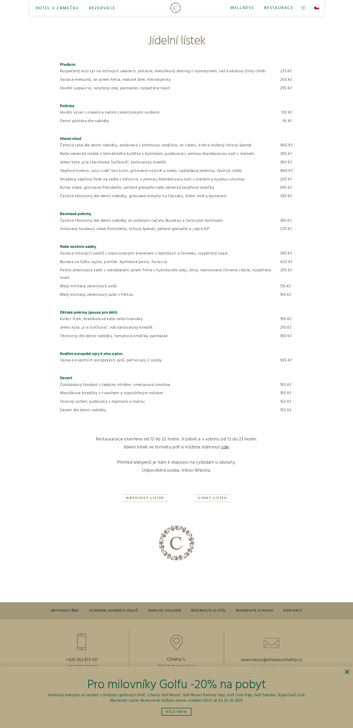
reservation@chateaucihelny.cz (271, 660)
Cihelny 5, (176, 659)
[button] (57, 8)
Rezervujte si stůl (208, 610)
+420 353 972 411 (82, 660)
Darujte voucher (164, 610)
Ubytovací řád (65, 610)
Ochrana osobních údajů (113, 610)
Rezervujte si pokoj (254, 610)
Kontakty (292, 610)
